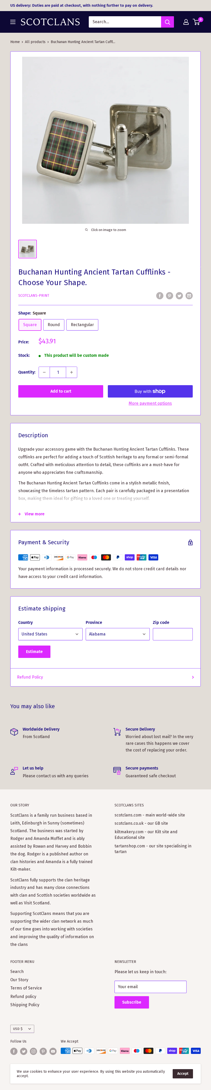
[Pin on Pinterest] (169, 295)
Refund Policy (30, 677)
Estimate (34, 651)
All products (35, 42)
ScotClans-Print (33, 295)
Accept (182, 1073)
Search (17, 971)
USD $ (18, 1029)
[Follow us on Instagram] (33, 1051)
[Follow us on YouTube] (53, 1051)
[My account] (186, 22)
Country (25, 622)
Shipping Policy (24, 1004)
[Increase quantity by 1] (71, 372)
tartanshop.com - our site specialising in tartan (153, 849)
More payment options (150, 403)
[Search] (167, 22)
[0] (196, 22)
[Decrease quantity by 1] (44, 372)
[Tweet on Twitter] (179, 295)
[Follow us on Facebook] (13, 1051)
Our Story (19, 979)
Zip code (161, 622)
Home (15, 42)
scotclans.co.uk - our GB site (141, 823)
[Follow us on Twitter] (23, 1051)
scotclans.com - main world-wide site (150, 815)
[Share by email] (189, 295)
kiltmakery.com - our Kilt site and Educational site (146, 834)
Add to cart (60, 391)
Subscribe (131, 1002)
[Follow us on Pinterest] (43, 1051)
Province (94, 622)
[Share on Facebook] (159, 295)
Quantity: (27, 372)
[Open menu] (12, 22)
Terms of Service (26, 988)
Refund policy (23, 996)
